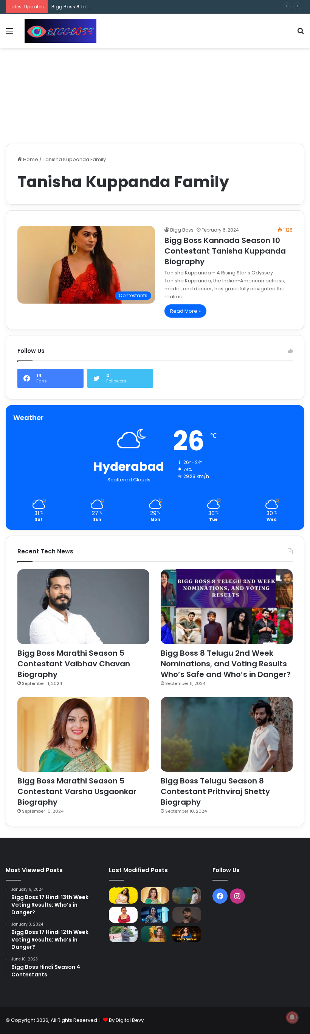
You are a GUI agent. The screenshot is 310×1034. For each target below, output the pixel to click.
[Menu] (9, 33)
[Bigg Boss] (60, 31)
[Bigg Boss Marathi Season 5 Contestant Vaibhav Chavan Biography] (83, 606)
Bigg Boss (182, 230)
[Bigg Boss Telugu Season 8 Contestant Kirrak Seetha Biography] (123, 895)
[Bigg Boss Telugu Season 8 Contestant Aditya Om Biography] (186, 915)
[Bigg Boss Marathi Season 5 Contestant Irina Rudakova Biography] (155, 934)
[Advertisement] (155, 73)
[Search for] (300, 33)
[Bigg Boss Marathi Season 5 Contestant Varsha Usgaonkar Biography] (83, 734)
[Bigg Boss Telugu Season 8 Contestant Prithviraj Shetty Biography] (227, 734)
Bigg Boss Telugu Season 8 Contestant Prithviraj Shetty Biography (215, 791)
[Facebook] (220, 896)
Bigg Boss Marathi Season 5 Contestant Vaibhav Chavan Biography (73, 664)
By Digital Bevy (126, 1020)
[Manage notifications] (292, 1017)
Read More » (185, 311)
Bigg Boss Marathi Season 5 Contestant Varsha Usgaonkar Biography (76, 791)
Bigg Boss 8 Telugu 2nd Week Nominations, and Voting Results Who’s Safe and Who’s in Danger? (169, 6)
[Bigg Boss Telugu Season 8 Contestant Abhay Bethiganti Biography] (123, 934)
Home (30, 159)
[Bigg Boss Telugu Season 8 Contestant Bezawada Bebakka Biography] (155, 915)
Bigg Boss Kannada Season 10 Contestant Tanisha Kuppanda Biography (225, 251)
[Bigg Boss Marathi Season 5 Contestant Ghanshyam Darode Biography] (123, 915)
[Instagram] (237, 896)
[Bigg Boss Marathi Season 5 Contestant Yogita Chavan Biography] (186, 934)
